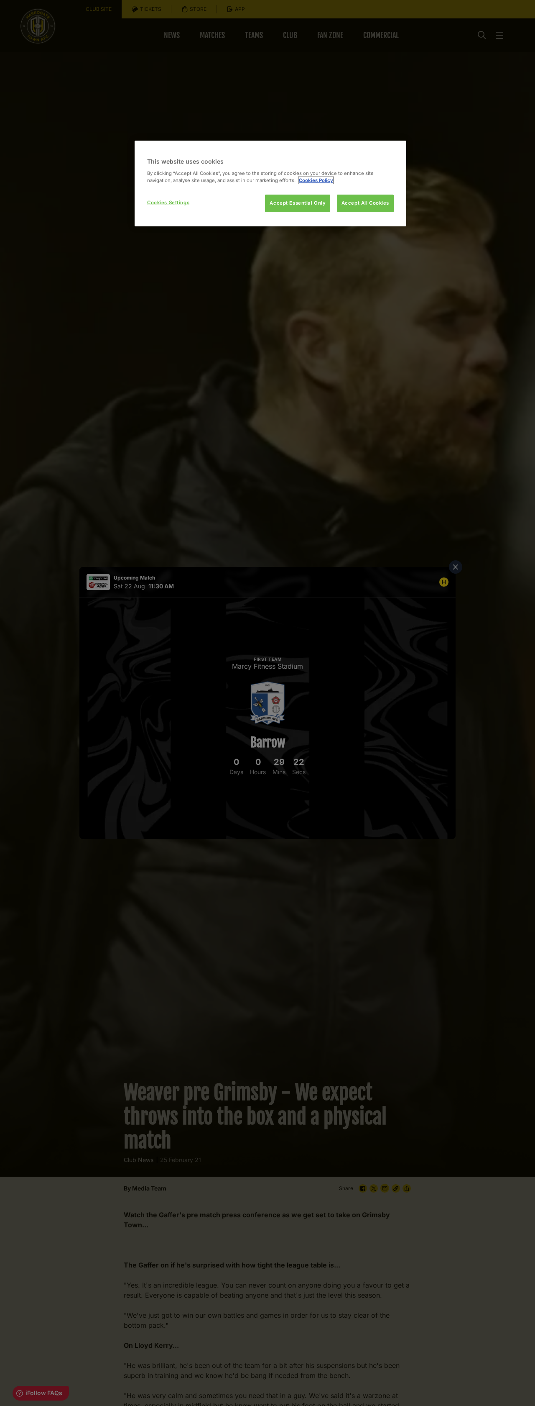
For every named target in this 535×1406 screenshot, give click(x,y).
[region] (270, 183)
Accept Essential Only (298, 203)
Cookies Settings (168, 202)
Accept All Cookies (365, 203)
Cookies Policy (316, 180)
